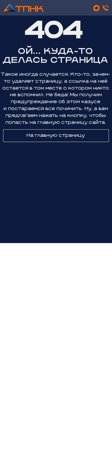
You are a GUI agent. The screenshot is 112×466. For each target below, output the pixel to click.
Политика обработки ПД (56, 434)
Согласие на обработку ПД (57, 442)
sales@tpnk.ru (55, 324)
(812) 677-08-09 (55, 304)
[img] (23, 7)
